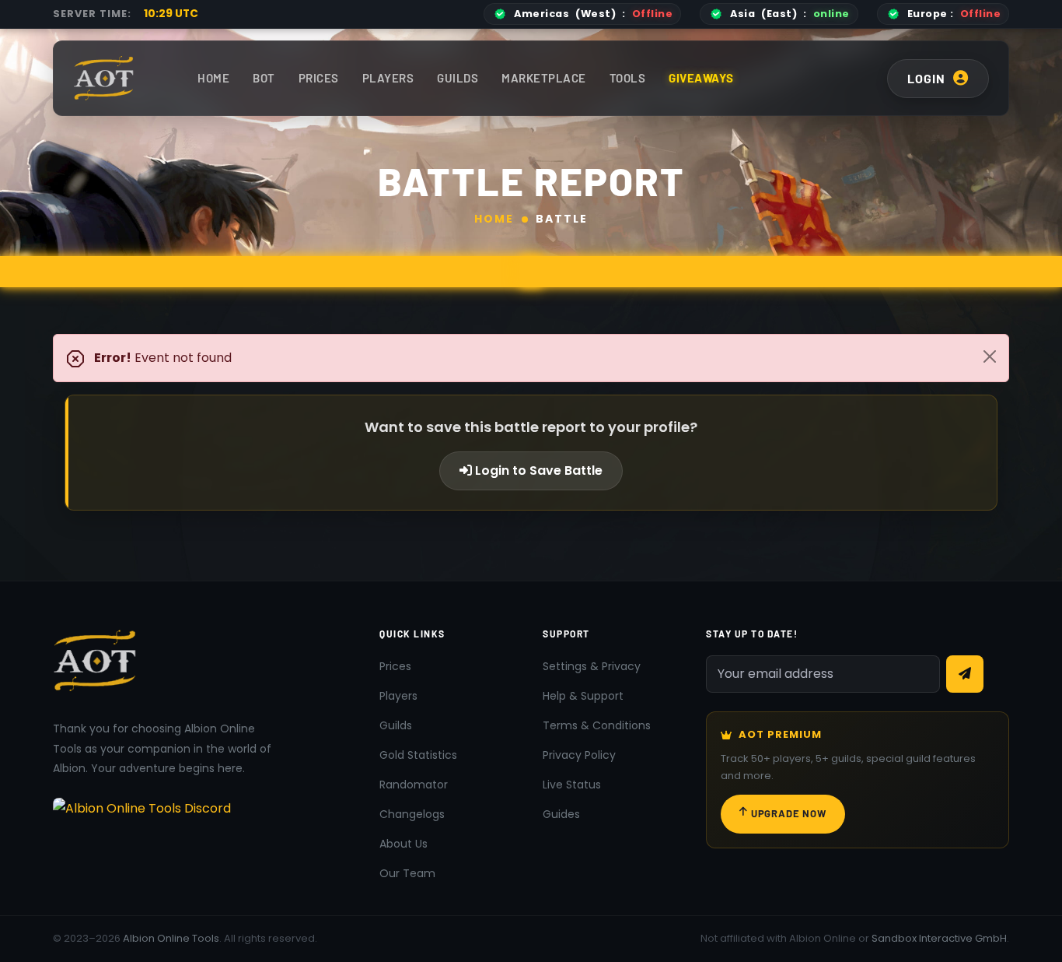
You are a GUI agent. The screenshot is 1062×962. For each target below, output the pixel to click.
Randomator (413, 784)
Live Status (572, 784)
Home (213, 78)
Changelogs (412, 814)
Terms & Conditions (597, 725)
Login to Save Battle (537, 470)
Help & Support (583, 696)
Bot (264, 78)
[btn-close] (989, 356)
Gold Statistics (418, 755)
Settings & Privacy (592, 666)
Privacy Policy (579, 755)
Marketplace (543, 78)
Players (388, 78)
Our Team (407, 873)
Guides (561, 814)
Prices (319, 78)
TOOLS (628, 78)
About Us (403, 843)
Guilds (457, 78)
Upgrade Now (788, 813)
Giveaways (701, 78)
